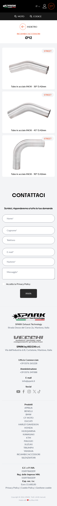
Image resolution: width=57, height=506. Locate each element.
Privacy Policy (23, 284)
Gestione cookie (43, 487)
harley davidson (28, 424)
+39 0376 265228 (28, 363)
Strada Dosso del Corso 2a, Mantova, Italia (28, 327)
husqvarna (28, 431)
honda (28, 427)
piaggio (28, 441)
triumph (28, 447)
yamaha (28, 451)
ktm (28, 437)
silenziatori (29, 457)
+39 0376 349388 (28, 372)
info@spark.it (28, 381)
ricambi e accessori (28, 454)
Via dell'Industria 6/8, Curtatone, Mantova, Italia (28, 350)
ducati (28, 421)
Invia (28, 293)
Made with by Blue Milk (28, 500)
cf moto (28, 417)
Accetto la (18, 284)
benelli (28, 411)
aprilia (28, 407)
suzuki (28, 444)
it (37, 6)
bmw (28, 414)
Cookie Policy (27, 487)
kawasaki (28, 434)
